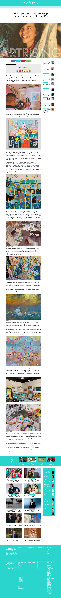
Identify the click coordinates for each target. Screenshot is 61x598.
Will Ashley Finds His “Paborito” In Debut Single (46, 90)
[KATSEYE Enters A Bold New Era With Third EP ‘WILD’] (52, 79)
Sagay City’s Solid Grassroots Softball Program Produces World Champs (32, 463)
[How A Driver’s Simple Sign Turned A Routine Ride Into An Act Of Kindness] (52, 83)
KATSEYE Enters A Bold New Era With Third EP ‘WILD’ (47, 80)
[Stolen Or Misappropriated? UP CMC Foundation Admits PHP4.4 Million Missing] (53, 494)
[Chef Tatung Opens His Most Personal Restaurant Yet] (53, 476)
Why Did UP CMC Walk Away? (47, 512)
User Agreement (49, 547)
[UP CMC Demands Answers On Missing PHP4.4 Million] (53, 490)
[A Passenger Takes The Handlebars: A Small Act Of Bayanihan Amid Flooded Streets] (52, 98)
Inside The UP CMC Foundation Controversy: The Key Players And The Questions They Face (46, 500)
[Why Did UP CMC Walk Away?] (53, 513)
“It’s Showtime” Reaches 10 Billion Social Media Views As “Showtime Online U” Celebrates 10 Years (47, 63)
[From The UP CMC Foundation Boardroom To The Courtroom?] (53, 504)
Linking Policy (48, 553)
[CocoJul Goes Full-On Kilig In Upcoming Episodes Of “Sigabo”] (52, 94)
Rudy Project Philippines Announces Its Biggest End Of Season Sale (47, 472)
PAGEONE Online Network (27, 20)
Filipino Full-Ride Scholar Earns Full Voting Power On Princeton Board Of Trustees (47, 105)
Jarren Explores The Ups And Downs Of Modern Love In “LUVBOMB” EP (47, 75)
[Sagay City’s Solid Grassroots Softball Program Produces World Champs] (32, 459)
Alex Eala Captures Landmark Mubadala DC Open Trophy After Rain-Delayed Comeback (42, 463)
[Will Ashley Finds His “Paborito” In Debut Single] (52, 89)
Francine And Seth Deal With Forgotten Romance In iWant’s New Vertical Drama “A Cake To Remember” (47, 69)
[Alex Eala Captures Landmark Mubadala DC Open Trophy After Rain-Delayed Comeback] (42, 459)
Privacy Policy (48, 549)
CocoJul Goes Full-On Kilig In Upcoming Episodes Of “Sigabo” (46, 95)
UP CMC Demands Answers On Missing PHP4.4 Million (46, 490)
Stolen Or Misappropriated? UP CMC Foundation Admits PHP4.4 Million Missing (46, 495)
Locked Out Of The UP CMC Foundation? (47, 508)
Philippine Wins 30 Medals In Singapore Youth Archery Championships (51, 463)
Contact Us (20, 547)
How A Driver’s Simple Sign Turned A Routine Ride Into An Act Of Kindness (46, 84)
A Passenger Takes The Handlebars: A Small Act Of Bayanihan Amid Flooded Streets (47, 99)
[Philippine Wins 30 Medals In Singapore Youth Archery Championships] (51, 459)
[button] (54, 3)
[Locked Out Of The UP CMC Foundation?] (53, 509)
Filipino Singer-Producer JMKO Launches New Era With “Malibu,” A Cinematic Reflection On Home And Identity (47, 111)
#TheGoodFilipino (45, 97)
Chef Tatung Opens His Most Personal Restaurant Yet (47, 476)
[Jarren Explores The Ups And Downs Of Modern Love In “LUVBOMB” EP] (52, 74)
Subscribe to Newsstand (40, 547)
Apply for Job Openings (31, 547)
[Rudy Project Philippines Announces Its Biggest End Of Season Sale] (53, 472)
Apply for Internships (30, 549)
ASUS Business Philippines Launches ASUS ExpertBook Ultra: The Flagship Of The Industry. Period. (47, 481)
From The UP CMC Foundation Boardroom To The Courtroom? (47, 504)
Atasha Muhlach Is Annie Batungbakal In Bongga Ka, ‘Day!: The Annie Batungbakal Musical (46, 486)
